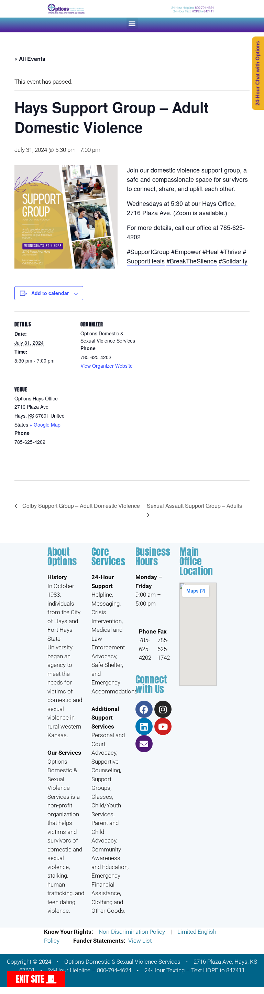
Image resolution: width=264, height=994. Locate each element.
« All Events (29, 59)
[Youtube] (163, 726)
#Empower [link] (186, 251)
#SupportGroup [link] (148, 251)
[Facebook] (144, 709)
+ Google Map (45, 424)
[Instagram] (163, 709)
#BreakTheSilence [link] (191, 260)
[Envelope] (144, 743)
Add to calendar (50, 293)
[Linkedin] (144, 726)
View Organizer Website (106, 365)
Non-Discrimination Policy (132, 931)
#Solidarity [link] (233, 260)
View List (140, 940)
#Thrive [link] (230, 251)
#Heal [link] (210, 251)
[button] (132, 23)
